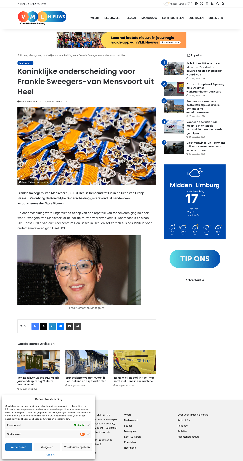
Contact (50, 454)
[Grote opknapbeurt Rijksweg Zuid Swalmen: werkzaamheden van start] (174, 89)
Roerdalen (196, 17)
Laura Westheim (28, 101)
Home (23, 55)
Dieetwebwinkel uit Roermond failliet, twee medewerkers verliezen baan (206, 146)
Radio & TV (184, 420)
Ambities (182, 431)
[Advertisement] (195, 307)
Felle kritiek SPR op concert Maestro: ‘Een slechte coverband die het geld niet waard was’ (204, 69)
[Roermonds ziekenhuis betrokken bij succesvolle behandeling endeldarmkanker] (174, 106)
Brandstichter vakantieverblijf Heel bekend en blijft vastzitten (85, 379)
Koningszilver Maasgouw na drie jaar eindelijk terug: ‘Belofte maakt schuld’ (38, 381)
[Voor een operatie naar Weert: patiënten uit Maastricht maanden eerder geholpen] (174, 127)
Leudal (131, 17)
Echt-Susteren (173, 17)
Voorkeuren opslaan (77, 447)
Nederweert (113, 17)
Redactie (183, 425)
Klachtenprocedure (188, 436)
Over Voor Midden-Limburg (193, 414)
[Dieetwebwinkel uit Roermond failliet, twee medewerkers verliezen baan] (174, 147)
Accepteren (18, 447)
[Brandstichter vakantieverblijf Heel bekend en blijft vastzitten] (86, 362)
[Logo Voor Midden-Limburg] (42, 18)
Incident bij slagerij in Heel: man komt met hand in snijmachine (134, 379)
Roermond (215, 17)
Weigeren (47, 447)
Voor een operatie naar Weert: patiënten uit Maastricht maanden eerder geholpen (205, 127)
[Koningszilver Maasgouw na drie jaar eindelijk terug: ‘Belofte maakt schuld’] (38, 362)
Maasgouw (149, 17)
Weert (94, 17)
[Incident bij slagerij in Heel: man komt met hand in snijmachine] (134, 362)
